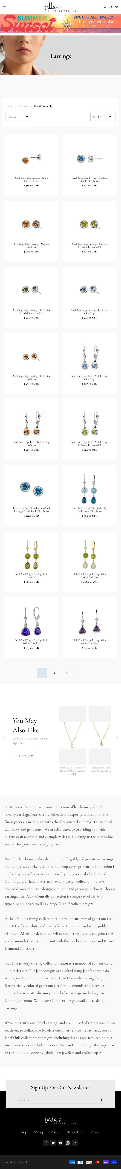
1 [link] (42, 673)
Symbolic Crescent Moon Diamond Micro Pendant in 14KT (72, 771)
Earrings (23, 106)
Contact (95, 1132)
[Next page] (79, 672)
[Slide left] (4, 738)
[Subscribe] (100, 1100)
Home (9, 106)
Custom (55, 1132)
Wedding (38, 1132)
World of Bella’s (75, 1132)
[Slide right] (116, 738)
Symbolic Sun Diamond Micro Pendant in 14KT (102, 769)
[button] (4, 7)
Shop (24, 1132)
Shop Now (26, 756)
